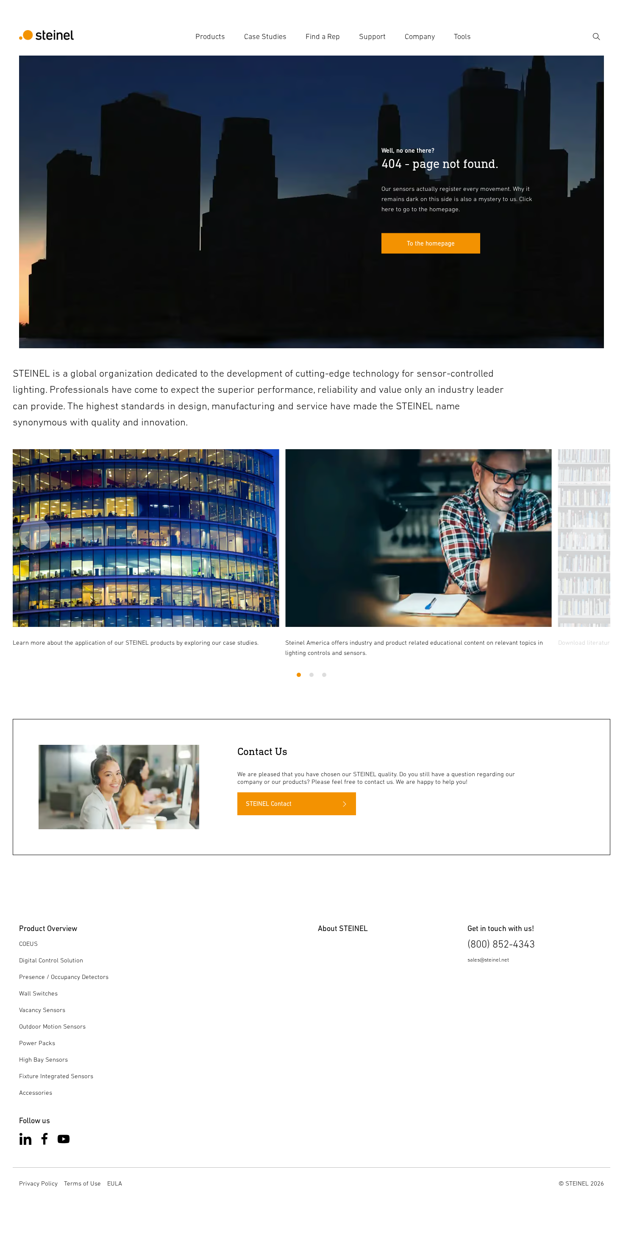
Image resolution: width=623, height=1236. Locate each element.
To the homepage (431, 243)
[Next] (588, 533)
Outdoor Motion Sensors (52, 1026)
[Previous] (35, 533)
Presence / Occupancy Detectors (63, 976)
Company (420, 36)
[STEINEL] (46, 36)
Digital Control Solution (51, 960)
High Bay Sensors (43, 1059)
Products (210, 36)
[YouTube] (63, 1141)
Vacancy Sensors (42, 1009)
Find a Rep (323, 36)
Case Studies (265, 36)
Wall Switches (38, 993)
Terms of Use (82, 1183)
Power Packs (37, 1042)
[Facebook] (44, 1141)
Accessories (35, 1092)
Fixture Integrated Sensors (56, 1075)
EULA (114, 1183)
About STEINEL (343, 928)
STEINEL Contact (269, 803)
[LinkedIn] (25, 1141)
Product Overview (48, 928)
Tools (462, 36)
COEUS (28, 943)
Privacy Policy (38, 1183)
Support (372, 36)
